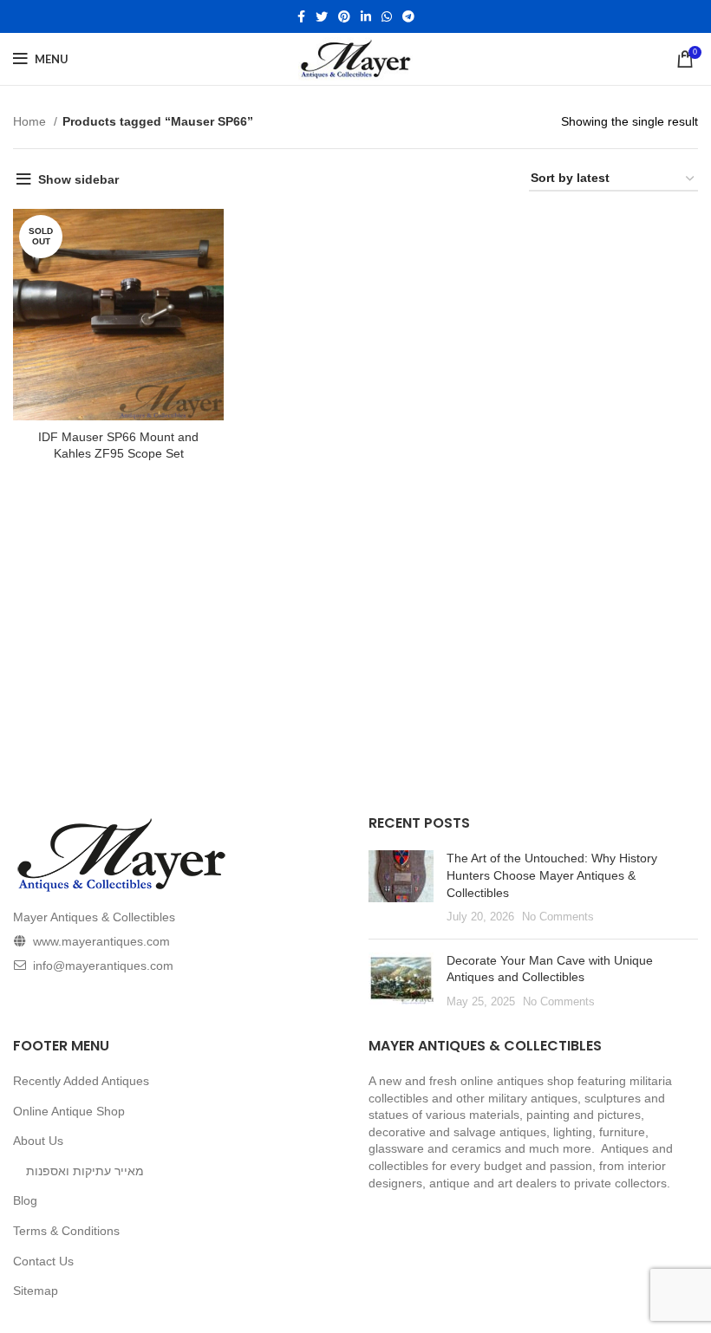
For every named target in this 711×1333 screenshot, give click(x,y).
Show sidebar (78, 179)
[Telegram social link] (408, 16)
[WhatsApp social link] (386, 16)
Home (31, 121)
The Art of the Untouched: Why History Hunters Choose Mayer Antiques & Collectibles (552, 875)
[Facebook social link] (301, 16)
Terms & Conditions (66, 1231)
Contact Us (43, 1261)
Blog (25, 1200)
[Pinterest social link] (344, 16)
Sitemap (35, 1290)
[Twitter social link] (321, 16)
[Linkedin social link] (366, 16)
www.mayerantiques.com (101, 941)
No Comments (558, 917)
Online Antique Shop (69, 1111)
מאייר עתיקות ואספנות (85, 1171)
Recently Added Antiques (81, 1081)
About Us (38, 1141)
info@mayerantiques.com (103, 965)
